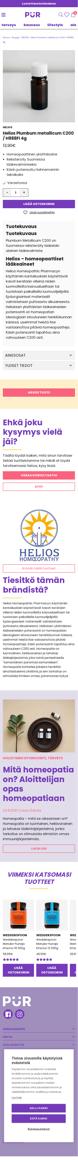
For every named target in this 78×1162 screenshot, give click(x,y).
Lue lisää (17, 1097)
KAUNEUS (32, 25)
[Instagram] (19, 1014)
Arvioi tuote (39, 392)
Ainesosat (15, 355)
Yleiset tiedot (18, 365)
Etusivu (6, 37)
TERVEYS (9, 25)
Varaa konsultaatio (39, 475)
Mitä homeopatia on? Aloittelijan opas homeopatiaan (38, 784)
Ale (73, 25)
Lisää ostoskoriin (38, 204)
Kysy (39, 486)
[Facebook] (8, 1014)
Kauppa (15, 37)
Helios (7, 127)
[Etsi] (60, 14)
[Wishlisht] (67, 15)
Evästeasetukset (39, 1129)
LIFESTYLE (55, 25)
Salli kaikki (39, 1108)
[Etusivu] (30, 14)
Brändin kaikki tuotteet (39, 568)
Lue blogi (39, 848)
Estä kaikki (38, 1118)
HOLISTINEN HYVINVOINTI (24, 758)
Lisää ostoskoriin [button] (18, 970)
